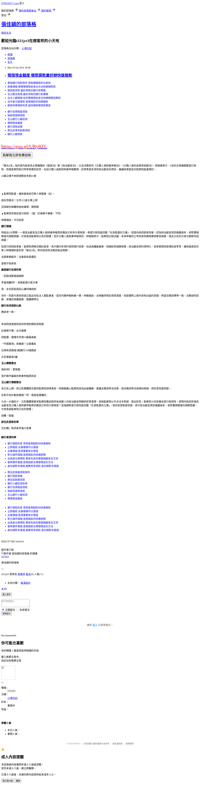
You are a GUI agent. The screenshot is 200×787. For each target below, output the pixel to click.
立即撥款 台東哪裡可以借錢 (23, 447)
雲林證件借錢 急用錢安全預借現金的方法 (30, 462)
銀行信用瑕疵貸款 (18, 111)
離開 (18, 781)
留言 (28, 574)
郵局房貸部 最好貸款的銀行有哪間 (27, 90)
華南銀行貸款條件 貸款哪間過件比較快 (29, 83)
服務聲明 (130, 743)
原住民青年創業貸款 (19, 130)
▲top (4, 588)
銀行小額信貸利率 (18, 483)
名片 (10, 62)
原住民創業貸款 (16, 479)
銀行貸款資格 (15, 476)
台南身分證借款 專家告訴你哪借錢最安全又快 (33, 458)
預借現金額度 (15, 123)
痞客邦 (21, 574)
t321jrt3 (5, 556)
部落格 (11, 58)
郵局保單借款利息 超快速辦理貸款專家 (29, 105)
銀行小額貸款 (15, 134)
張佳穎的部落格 (18, 24)
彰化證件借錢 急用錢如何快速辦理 (27, 454)
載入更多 (6, 594)
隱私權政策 (117, 743)
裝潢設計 (26, 583)
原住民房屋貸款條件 (19, 472)
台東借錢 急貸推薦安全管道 (23, 451)
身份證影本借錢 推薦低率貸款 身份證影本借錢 (33, 466)
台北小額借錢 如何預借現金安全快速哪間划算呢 (34, 98)
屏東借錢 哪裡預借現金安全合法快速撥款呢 (32, 86)
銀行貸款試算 (15, 126)
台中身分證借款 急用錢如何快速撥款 (28, 101)
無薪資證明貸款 (16, 115)
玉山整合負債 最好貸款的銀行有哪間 (28, 94)
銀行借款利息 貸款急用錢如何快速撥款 (29, 443)
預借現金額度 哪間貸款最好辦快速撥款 (40, 75)
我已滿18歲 (7, 781)
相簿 (10, 54)
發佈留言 (6, 613)
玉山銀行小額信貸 (18, 119)
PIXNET (76, 743)
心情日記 (27, 48)
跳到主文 (6, 33)
